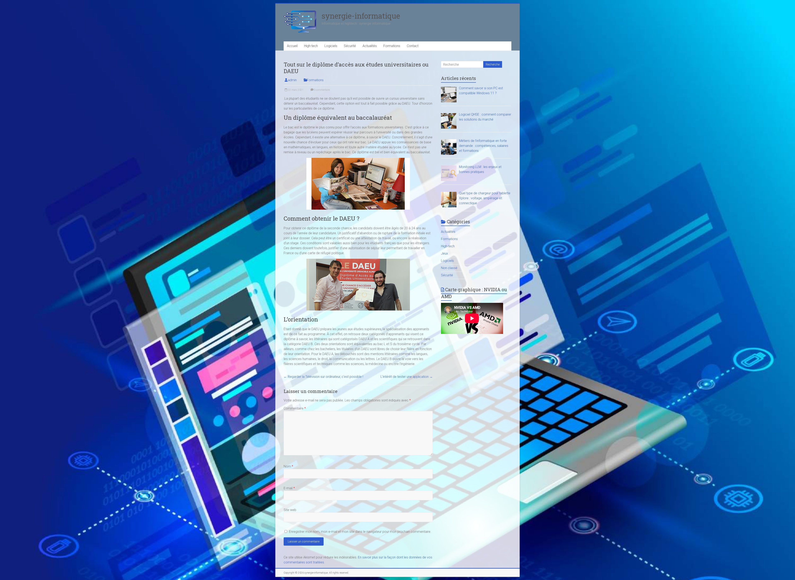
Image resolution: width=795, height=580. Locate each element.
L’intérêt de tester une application (407, 377)
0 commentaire (321, 89)
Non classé (449, 268)
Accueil (292, 46)
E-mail (289, 488)
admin (292, 80)
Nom (288, 466)
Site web (290, 510)
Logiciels (330, 46)
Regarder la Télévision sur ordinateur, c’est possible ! (323, 377)
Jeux (444, 253)
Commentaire (295, 408)
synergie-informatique (361, 16)
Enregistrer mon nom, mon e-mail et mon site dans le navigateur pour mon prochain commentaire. (360, 532)
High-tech (311, 46)
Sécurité (350, 46)
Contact (412, 46)
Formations (391, 46)
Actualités (370, 46)
